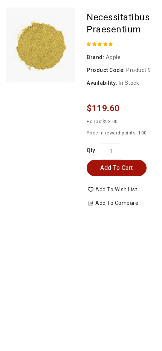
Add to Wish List (116, 189)
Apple (113, 57)
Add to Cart (116, 167)
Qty (91, 150)
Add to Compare (116, 203)
